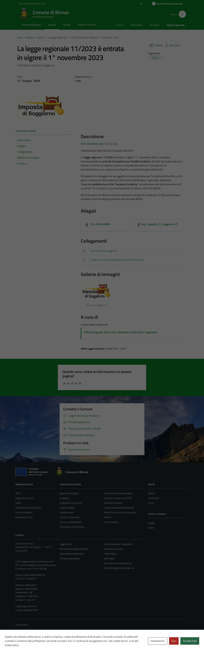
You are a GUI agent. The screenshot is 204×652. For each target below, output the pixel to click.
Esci (174, 641)
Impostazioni (158, 641)
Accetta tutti (190, 641)
